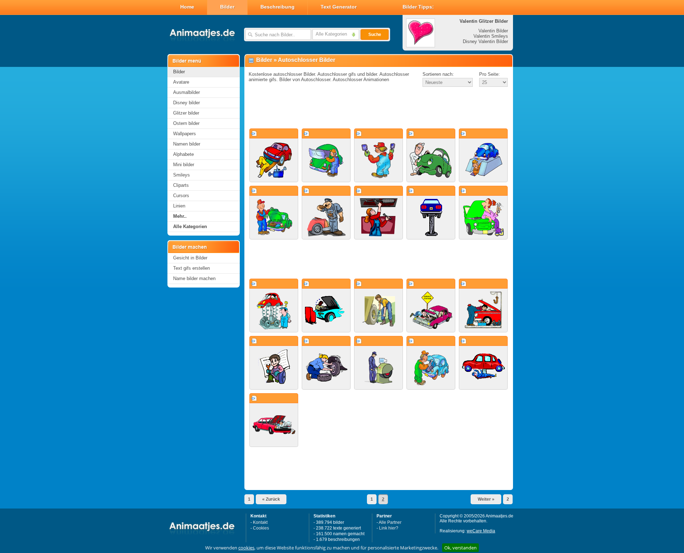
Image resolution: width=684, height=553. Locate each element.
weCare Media (481, 530)
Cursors (181, 195)
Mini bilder (183, 164)
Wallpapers (184, 133)
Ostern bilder (186, 123)
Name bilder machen (194, 278)
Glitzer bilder (186, 113)
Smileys (181, 175)
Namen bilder (186, 144)
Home (187, 7)
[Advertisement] (378, 108)
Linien (179, 206)
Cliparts (181, 185)
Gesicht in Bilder (190, 257)
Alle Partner (390, 522)
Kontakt (260, 522)
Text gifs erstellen (191, 268)
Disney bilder (186, 102)
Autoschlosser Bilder (306, 60)
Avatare (181, 82)
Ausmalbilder (186, 92)
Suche (374, 34)
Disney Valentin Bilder (485, 41)
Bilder (227, 7)
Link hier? (388, 528)
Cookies (261, 528)
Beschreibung (277, 7)
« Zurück (271, 499)
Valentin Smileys (490, 36)
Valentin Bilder (493, 30)
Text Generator (339, 7)
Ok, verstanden (460, 547)
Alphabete (183, 154)
